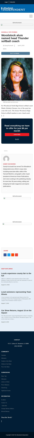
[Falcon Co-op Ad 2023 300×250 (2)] (17, 198)
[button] (26, 16)
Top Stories (12, 32)
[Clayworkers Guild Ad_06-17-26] (17, 224)
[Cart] (2, 16)
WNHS (4, 49)
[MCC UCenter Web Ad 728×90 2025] (17, 25)
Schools (4, 32)
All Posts (5, 190)
